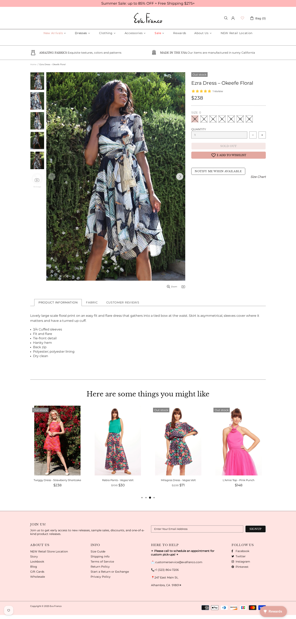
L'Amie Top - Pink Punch (239, 480)
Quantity (198, 129)
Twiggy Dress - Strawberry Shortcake (57, 480)
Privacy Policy (101, 576)
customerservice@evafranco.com (178, 562)
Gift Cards (37, 571)
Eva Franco (148, 18)
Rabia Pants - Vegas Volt (118, 480)
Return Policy (100, 566)
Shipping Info (100, 556)
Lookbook (37, 561)
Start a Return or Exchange (110, 571)
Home (33, 64)
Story (34, 556)
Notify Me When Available (218, 171)
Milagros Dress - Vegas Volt (178, 480)
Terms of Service (102, 561)
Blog (33, 566)
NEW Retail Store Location (49, 551)
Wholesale (37, 576)
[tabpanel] (57, 450)
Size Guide (98, 551)
